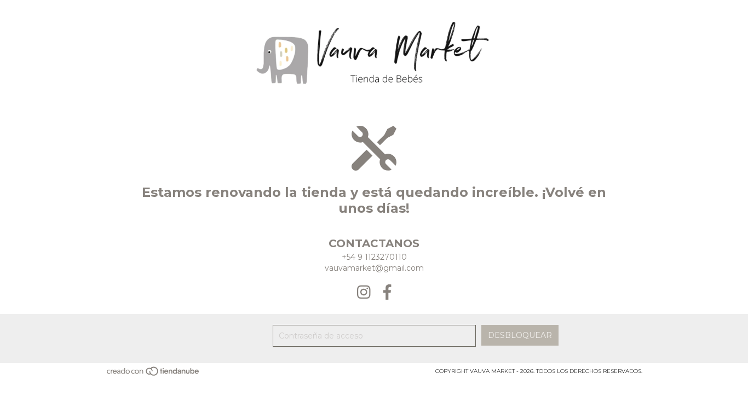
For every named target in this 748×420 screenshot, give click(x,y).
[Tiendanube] (154, 374)
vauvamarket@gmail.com (374, 268)
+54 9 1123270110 (374, 257)
